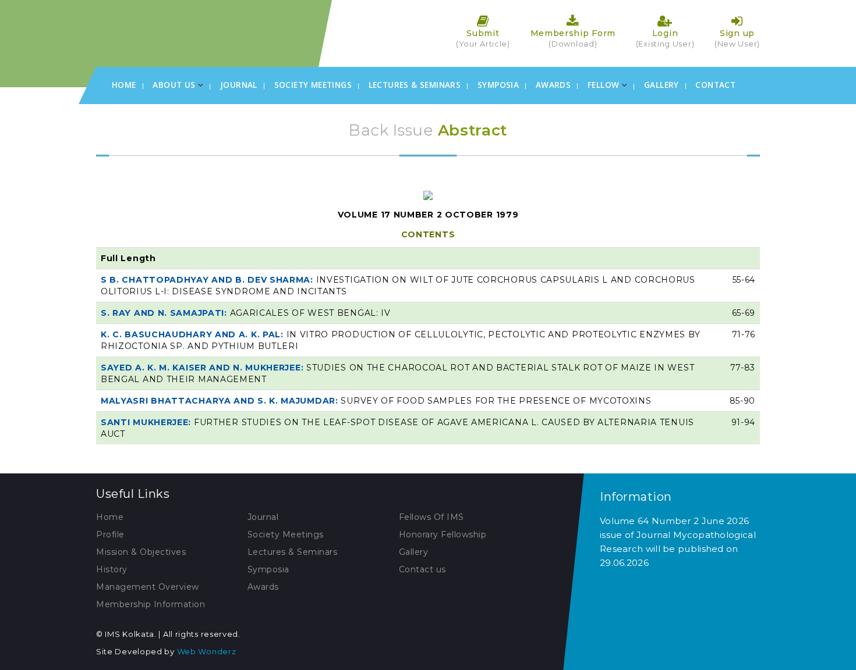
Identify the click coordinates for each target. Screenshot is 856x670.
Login (665, 38)
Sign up (737, 38)
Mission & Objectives (141, 552)
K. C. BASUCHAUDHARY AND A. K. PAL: (193, 334)
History (112, 569)
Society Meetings (313, 85)
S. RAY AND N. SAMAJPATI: (165, 313)
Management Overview (147, 587)
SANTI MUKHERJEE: (147, 422)
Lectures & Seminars (415, 85)
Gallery (661, 85)
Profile (110, 534)
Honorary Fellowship (443, 534)
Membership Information (150, 604)
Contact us (422, 569)
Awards (553, 85)
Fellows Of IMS (431, 517)
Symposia (498, 85)
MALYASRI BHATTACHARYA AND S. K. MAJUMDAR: (221, 400)
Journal (238, 85)
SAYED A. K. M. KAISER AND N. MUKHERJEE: (203, 367)
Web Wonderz (206, 651)
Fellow (605, 85)
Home (124, 85)
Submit (483, 38)
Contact (715, 85)
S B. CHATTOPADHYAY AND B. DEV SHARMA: (208, 280)
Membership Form (573, 38)
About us (175, 85)
